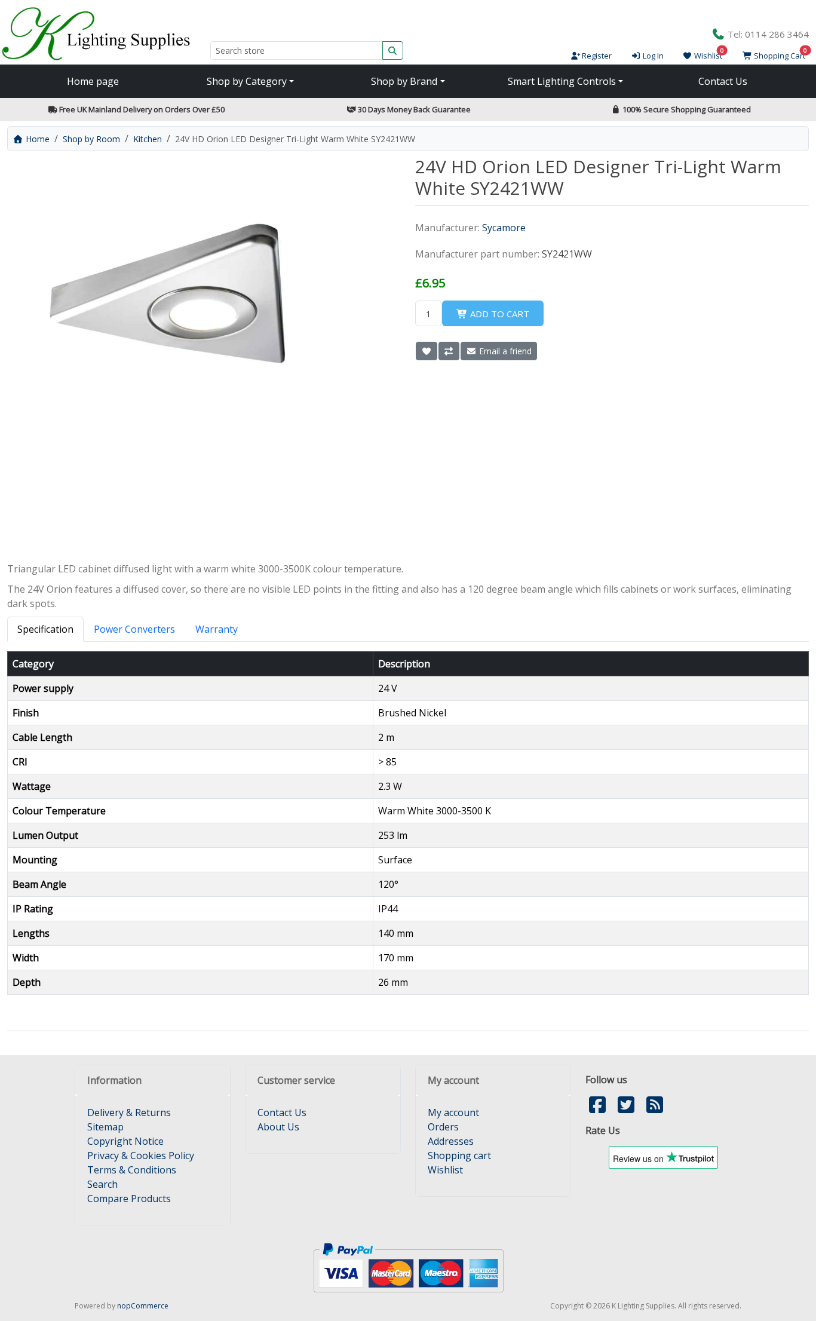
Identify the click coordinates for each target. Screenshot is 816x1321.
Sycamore (504, 227)
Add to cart (498, 314)
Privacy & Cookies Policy (140, 1155)
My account (453, 1112)
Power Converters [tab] (134, 629)
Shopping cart (459, 1155)
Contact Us (722, 81)
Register (596, 55)
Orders (443, 1126)
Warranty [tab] (216, 629)
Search (102, 1184)
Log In (652, 55)
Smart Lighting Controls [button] (562, 81)
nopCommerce (142, 1306)
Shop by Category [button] (247, 81)
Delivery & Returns (129, 1112)
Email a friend (504, 351)
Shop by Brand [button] (404, 81)
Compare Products (129, 1198)
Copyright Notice (125, 1141)
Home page (93, 81)
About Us (278, 1126)
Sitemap (105, 1126)
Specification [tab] (45, 629)
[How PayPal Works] (408, 1266)
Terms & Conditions (131, 1169)
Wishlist (445, 1169)
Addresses (451, 1141)
